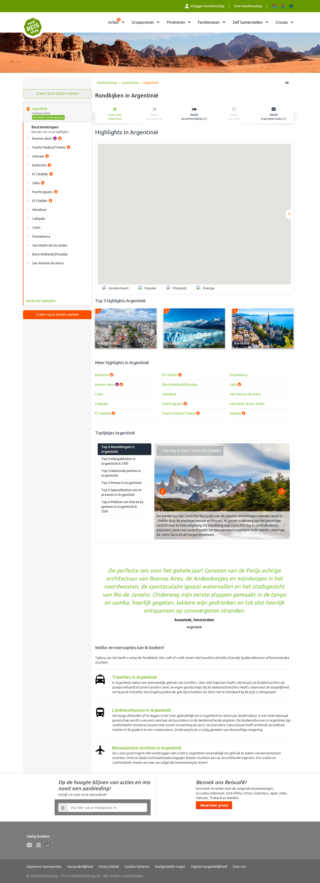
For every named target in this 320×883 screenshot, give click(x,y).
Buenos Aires (109, 384)
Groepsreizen (143, 22)
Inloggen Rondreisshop (207, 6)
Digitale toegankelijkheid (209, 866)
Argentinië (39, 109)
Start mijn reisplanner (57, 94)
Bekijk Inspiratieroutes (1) (273, 116)
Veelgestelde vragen (170, 866)
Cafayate (101, 404)
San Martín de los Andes (247, 404)
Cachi (99, 394)
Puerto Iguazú (174, 404)
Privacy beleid (109, 866)
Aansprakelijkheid (80, 866)
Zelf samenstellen (248, 22)
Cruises (281, 22)
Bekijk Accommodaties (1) (194, 116)
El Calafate (105, 413)
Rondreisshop (107, 83)
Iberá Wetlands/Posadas (180, 384)
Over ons (239, 866)
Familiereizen (209, 22)
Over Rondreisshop (248, 6)
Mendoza (169, 394)
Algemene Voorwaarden (44, 866)
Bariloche (104, 375)
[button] (208, 189)
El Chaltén (171, 375)
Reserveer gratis (214, 805)
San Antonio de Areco (245, 394)
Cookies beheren (136, 866)
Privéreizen (176, 22)
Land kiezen (130, 83)
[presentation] (162, 491)
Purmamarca (238, 375)
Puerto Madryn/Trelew (180, 413)
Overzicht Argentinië (115, 116)
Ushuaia (237, 413)
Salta (235, 384)
